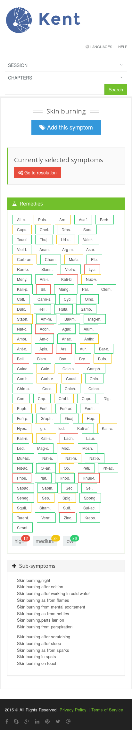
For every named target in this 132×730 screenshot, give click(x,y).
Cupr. (86, 398)
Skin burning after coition (40, 586)
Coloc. (94, 388)
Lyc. (92, 269)
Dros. (66, 229)
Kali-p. (22, 289)
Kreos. (90, 517)
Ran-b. (23, 269)
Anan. (44, 249)
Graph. (47, 418)
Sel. (89, 488)
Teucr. (22, 239)
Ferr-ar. (66, 408)
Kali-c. (107, 428)
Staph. (22, 319)
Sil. (43, 289)
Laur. (90, 438)
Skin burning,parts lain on (40, 620)
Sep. (46, 497)
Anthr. (89, 338)
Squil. (22, 507)
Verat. (46, 517)
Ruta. (63, 309)
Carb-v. (47, 378)
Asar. (90, 249)
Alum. (89, 328)
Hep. (91, 418)
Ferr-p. (22, 418)
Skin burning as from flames (43, 600)
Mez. (66, 448)
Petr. (86, 468)
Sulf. (67, 507)
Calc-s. (68, 368)
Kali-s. (46, 438)
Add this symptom (69, 127)
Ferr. (43, 408)
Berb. (104, 219)
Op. (67, 468)
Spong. (90, 497)
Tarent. (23, 517)
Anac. (67, 338)
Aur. (83, 348)
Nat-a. (47, 458)
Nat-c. (22, 328)
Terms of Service (107, 710)
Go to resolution (40, 172)
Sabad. (23, 488)
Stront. (22, 527)
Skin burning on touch (37, 663)
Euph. (22, 408)
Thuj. (44, 239)
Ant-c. (22, 348)
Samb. (86, 309)
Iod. (61, 428)
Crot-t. (64, 398)
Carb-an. (24, 259)
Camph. (94, 368)
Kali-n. (22, 438)
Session (18, 65)
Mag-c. (43, 448)
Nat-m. (71, 458)
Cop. (42, 398)
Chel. (44, 229)
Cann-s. (44, 299)
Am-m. (46, 319)
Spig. (66, 497)
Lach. (69, 438)
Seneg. (23, 497)
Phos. (22, 478)
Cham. (50, 259)
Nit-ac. (22, 468)
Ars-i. (44, 279)
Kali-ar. (83, 428)
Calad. (23, 368)
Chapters (20, 77)
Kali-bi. (67, 279)
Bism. (42, 358)
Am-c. (44, 338)
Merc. (73, 259)
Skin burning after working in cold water (53, 593)
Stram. (45, 507)
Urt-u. (65, 239)
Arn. (62, 219)
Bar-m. (70, 319)
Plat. (43, 478)
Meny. (22, 279)
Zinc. (68, 517)
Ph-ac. (108, 468)
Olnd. (89, 299)
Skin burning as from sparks (43, 650)
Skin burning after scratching (43, 637)
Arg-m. (68, 249)
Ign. (42, 428)
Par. (85, 289)
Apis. (43, 348)
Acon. (45, 328)
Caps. (22, 229)
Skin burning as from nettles (43, 613)
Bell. (21, 358)
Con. (21, 398)
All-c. (21, 219)
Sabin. (47, 488)
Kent (57, 19)
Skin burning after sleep (39, 643)
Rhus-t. (89, 478)
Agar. (66, 328)
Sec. (69, 488)
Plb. (94, 259)
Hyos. (22, 428)
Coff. (21, 299)
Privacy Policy (73, 710)
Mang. (64, 289)
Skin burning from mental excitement (51, 607)
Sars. (87, 229)
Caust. (71, 378)
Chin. (94, 378)
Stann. (47, 269)
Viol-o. (70, 269)
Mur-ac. (23, 458)
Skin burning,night (33, 580)
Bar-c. (104, 348)
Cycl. (68, 299)
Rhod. (65, 478)
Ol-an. (46, 468)
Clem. (106, 289)
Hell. (42, 309)
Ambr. (22, 338)
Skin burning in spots (36, 656)
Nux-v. (91, 279)
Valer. (88, 239)
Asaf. (83, 219)
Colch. (70, 388)
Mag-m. (94, 319)
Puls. (42, 219)
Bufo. (102, 358)
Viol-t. (22, 249)
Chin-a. (23, 388)
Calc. (45, 368)
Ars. (64, 348)
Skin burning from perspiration (44, 627)
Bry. (82, 358)
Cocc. (47, 388)
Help (122, 46)
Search (116, 89)
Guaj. (69, 418)
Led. (21, 448)
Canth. (23, 378)
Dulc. (21, 309)
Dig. (107, 398)
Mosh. (87, 448)
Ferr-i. (90, 408)
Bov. (63, 358)
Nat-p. (94, 458)
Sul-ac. (89, 507)
